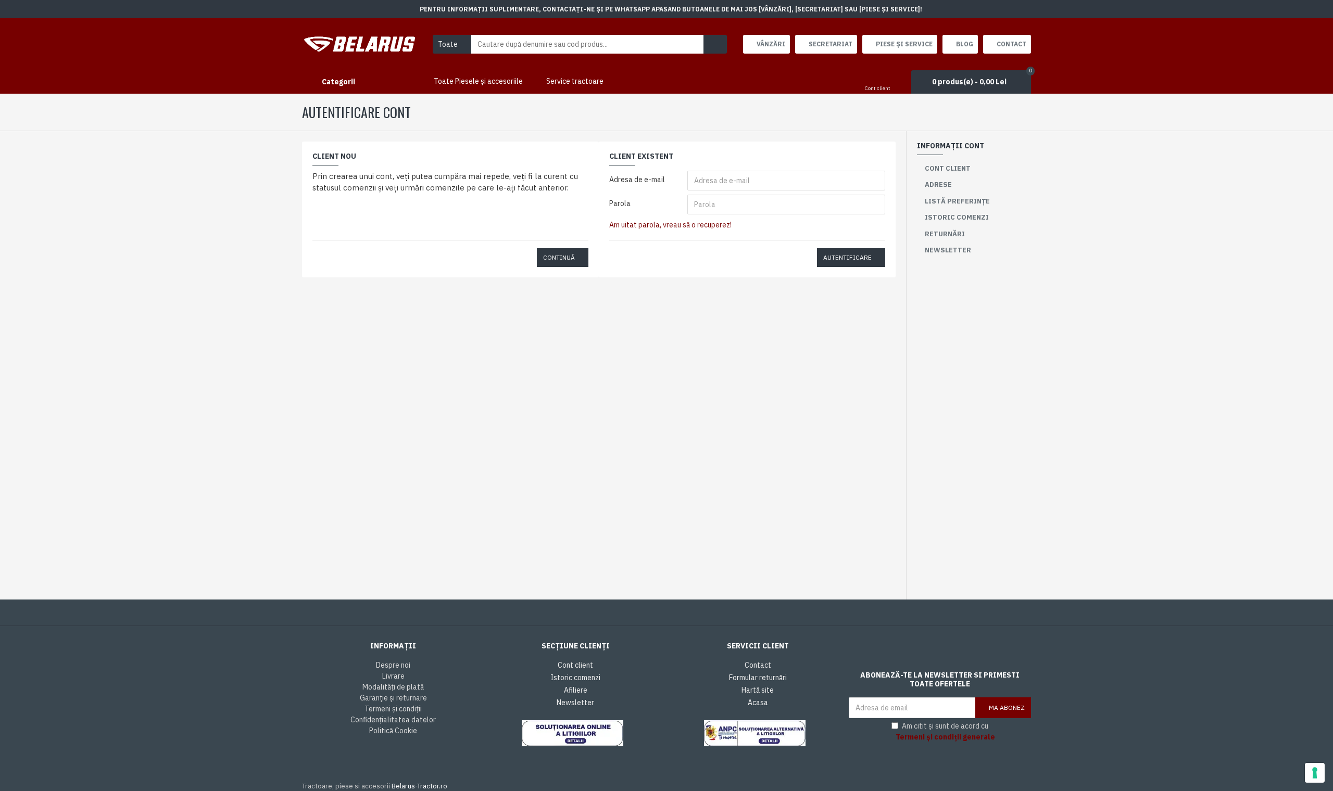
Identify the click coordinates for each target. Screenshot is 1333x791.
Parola (620, 203)
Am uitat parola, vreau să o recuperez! (670, 224)
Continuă (559, 257)
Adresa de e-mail (637, 179)
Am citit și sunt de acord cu (945, 731)
